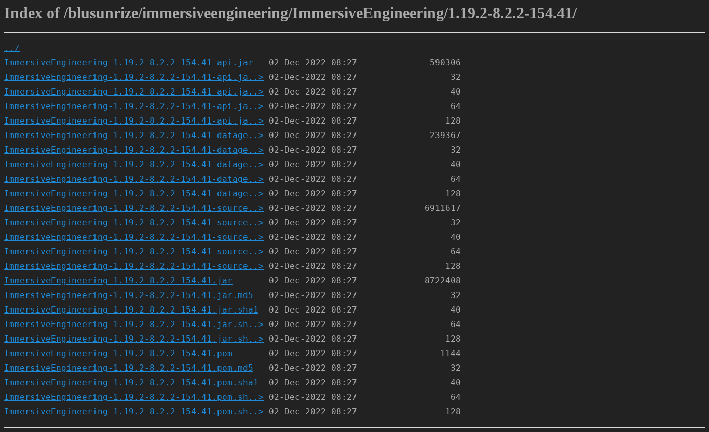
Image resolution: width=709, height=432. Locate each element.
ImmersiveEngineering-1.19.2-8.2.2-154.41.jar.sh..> (134, 324)
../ (12, 48)
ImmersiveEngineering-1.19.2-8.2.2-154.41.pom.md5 (128, 368)
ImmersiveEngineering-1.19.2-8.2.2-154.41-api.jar (128, 63)
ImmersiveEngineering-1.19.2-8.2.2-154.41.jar (118, 281)
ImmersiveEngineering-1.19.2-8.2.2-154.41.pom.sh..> (134, 397)
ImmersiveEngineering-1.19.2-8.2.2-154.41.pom (118, 353)
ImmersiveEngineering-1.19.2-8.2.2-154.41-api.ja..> (134, 77)
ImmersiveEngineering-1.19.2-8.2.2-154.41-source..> (134, 208)
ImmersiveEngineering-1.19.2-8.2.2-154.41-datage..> (134, 135)
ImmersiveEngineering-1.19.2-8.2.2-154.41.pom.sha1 (131, 382)
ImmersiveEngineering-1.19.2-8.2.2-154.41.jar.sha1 (131, 310)
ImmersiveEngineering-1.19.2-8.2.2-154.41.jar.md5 (128, 295)
